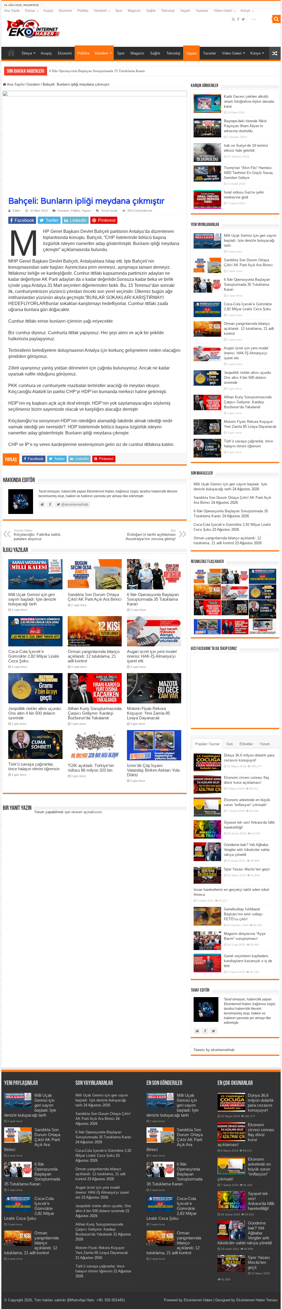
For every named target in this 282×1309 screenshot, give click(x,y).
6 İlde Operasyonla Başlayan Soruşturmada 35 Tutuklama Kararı (153, 599)
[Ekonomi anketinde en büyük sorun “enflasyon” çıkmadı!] (207, 807)
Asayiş (48, 11)
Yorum (265, 744)
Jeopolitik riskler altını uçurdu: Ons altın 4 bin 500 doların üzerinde (34, 713)
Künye (245, 11)
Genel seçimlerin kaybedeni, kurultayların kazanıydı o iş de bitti (248, 961)
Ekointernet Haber (198, 1300)
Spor (118, 11)
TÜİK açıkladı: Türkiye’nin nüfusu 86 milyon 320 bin (91, 767)
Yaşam (185, 11)
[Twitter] (243, 19)
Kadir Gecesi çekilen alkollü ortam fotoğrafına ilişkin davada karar (249, 101)
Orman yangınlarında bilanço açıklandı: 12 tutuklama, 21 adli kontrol (94, 656)
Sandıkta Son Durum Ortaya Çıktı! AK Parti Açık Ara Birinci (94, 597)
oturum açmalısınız (86, 812)
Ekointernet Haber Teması (257, 1300)
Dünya (30, 11)
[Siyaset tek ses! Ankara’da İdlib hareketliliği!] (207, 829)
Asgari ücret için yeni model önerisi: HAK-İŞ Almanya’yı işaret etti (152, 656)
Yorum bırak (109, 210)
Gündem (100, 11)
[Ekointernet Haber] (33, 27)
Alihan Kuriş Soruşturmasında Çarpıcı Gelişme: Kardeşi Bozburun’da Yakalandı (94, 713)
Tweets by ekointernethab (214, 1050)
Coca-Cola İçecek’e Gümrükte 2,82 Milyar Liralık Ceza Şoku (33, 656)
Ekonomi (65, 11)
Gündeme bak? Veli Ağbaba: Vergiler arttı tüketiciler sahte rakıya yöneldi (247, 850)
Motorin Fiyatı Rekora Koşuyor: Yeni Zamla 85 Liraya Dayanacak (148, 713)
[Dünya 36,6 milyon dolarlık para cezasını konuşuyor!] (207, 762)
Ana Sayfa (12, 11)
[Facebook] (238, 19)
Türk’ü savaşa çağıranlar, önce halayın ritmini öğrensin (33, 766)
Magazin (134, 11)
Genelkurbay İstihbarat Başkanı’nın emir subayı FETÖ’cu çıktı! (243, 914)
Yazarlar (202, 11)
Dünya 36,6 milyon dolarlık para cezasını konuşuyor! (261, 1102)
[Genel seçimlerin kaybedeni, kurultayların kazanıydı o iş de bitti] (207, 963)
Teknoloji (168, 11)
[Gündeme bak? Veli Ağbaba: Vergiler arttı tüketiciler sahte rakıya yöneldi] (207, 851)
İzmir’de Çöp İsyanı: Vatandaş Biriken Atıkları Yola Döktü (153, 770)
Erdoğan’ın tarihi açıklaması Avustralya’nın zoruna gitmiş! (151, 535)
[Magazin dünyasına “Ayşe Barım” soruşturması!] (207, 940)
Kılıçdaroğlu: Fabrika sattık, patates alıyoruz (37, 535)
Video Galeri (223, 11)
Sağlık (151, 11)
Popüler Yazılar (207, 744)
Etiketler (246, 744)
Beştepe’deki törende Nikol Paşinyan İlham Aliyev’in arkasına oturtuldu (245, 126)
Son (229, 744)
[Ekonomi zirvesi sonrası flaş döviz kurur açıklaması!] (207, 784)
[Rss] (233, 19)
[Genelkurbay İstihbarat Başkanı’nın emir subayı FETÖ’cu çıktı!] (207, 916)
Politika (82, 11)
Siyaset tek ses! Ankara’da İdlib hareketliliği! (261, 1201)
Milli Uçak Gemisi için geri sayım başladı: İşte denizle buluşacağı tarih (32, 599)
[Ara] (276, 19)
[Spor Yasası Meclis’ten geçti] (207, 875)
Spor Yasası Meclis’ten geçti (247, 869)
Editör (16, 210)
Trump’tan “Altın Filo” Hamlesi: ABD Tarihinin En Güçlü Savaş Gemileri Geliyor (248, 173)
